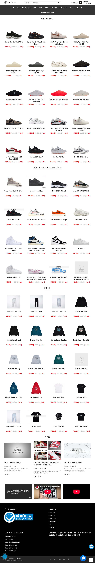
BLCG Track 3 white (81, 220)
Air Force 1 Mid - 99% (13, 277)
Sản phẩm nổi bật (47, 19)
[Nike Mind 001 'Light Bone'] (81, 89)
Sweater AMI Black (81, 311)
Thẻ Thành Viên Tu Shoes (73, 463)
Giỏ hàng (85, 1)
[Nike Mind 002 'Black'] (36, 146)
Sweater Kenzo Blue (36, 340)
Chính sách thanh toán (11, 545)
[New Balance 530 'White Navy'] (36, 118)
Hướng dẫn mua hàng (10, 536)
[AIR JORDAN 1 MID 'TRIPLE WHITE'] (14, 238)
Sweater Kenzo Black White (81, 340)
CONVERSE (54, 8)
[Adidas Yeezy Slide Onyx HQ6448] (36, 60)
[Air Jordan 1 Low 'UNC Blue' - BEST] (59, 267)
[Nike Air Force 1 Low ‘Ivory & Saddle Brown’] (59, 31)
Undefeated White (58, 397)
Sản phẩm (53, 518)
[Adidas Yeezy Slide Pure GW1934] (81, 31)
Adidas (41, 8)
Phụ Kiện (79, 8)
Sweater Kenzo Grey (14, 369)
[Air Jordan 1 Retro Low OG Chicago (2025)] (14, 146)
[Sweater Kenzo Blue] (36, 330)
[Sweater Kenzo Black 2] (14, 330)
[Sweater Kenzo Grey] (14, 358)
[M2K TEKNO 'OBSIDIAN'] (59, 180)
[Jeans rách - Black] (36, 301)
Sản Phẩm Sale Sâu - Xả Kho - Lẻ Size (47, 168)
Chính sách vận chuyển (11, 548)
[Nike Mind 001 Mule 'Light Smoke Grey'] (36, 89)
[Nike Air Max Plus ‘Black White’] (14, 31)
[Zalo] (91, 546)
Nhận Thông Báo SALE (47, 12)
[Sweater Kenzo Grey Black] (36, 358)
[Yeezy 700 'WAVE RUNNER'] (81, 180)
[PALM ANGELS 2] (59, 416)
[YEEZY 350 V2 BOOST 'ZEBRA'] (36, 209)
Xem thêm (7, 474)
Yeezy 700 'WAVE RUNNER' (81, 191)
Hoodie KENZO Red (36, 397)
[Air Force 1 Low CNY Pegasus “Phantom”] (81, 118)
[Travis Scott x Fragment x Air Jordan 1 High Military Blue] (36, 238)
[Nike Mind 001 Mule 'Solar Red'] (59, 89)
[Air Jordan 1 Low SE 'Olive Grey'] (14, 118)
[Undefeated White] (59, 387)
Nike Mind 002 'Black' (36, 157)
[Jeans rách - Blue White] (14, 301)
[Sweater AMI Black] (81, 301)
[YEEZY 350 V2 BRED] (14, 209)
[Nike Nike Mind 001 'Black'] (14, 89)
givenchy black (36, 426)
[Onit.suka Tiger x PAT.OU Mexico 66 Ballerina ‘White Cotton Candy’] (36, 267)
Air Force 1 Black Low (36, 191)
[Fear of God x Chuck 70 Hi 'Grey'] (14, 180)
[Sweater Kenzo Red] (81, 358)
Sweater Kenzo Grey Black (36, 369)
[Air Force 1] (81, 238)
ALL (14, 8)
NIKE (34, 8)
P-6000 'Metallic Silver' (81, 157)
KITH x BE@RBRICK (81, 426)
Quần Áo (71, 8)
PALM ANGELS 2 (59, 426)
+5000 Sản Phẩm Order (24, 8)
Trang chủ (52, 512)
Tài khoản (75, 3)
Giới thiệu (52, 515)
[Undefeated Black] (81, 387)
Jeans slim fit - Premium (13, 426)
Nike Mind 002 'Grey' (59, 157)
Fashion (47, 288)
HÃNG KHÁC (63, 8)
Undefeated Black (81, 397)
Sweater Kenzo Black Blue (59, 340)
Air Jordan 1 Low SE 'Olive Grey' (13, 128)
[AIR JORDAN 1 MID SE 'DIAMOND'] (59, 238)
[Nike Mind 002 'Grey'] (59, 146)
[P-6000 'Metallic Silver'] (81, 146)
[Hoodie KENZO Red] (36, 387)
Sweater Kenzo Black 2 (14, 340)
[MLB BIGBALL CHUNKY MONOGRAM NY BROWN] (81, 267)
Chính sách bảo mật (10, 551)
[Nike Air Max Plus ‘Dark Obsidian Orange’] (36, 31)
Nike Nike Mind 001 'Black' (14, 99)
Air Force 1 (81, 248)
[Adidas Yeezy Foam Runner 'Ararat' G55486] (59, 60)
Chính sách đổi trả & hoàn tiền (13, 542)
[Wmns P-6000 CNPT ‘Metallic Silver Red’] (59, 118)
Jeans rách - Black (36, 311)
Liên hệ (52, 527)
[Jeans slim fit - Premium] (14, 416)
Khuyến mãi (53, 521)
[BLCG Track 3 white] (81, 209)
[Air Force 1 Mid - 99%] (14, 267)
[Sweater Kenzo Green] (59, 358)
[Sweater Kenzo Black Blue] (59, 330)
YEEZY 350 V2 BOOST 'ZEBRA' (36, 220)
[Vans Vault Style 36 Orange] (59, 209)
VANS (46, 8)
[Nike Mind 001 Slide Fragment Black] (81, 60)
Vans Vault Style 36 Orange (59, 220)
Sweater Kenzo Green (58, 369)
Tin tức (47, 437)
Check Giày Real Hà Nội (12, 463)
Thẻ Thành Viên (9, 539)
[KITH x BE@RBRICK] (81, 416)
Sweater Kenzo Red (81, 369)
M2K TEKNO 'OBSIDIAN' (59, 191)
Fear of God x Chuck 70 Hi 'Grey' (13, 191)
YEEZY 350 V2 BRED (14, 220)
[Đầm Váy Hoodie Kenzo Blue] (14, 387)
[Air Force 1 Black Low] (36, 180)
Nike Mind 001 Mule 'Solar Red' (58, 99)
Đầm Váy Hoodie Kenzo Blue (13, 397)
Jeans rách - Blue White (14, 311)
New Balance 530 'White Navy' (36, 128)
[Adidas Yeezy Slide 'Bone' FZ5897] (14, 60)
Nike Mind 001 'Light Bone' (81, 99)
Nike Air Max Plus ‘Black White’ (14, 42)
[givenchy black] (36, 416)
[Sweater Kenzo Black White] (81, 330)
